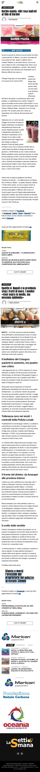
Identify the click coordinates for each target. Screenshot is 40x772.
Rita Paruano (13, 19)
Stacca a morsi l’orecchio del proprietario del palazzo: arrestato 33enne (19, 576)
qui (19, 593)
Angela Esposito (14, 303)
